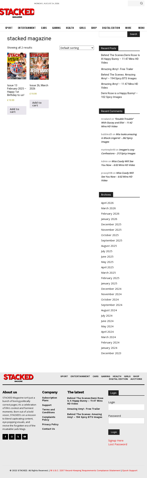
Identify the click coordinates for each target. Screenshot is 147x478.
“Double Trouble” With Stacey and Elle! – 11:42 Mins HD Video (117, 122)
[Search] (141, 3)
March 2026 (108, 208)
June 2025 (107, 256)
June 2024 (107, 321)
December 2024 (111, 288)
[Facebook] (5, 437)
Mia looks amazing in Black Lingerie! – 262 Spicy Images (119, 138)
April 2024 (107, 331)
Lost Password (117, 444)
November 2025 (111, 229)
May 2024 (107, 326)
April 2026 (107, 203)
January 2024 (109, 348)
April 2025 (107, 267)
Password (114, 416)
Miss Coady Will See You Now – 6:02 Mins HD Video (117, 176)
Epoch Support (129, 470)
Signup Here (116, 440)
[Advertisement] (76, 13)
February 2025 (110, 278)
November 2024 (111, 294)
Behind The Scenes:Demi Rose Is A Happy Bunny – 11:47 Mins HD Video (120, 59)
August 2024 (109, 310)
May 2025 (107, 262)
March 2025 (108, 272)
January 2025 (109, 283)
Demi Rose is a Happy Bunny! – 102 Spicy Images (119, 95)
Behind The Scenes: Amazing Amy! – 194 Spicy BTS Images (119, 76)
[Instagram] (12, 437)
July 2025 (106, 251)
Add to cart (14, 110)
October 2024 (110, 299)
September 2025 (111, 240)
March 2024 (108, 337)
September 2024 (111, 305)
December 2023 (111, 353)
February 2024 (110, 342)
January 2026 (109, 219)
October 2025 (110, 235)
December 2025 (111, 224)
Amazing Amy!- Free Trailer (117, 69)
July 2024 (106, 315)
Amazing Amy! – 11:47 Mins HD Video (119, 85)
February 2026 (110, 213)
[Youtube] (25, 437)
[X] (18, 437)
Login (111, 402)
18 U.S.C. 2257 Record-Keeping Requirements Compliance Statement (85, 470)
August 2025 (109, 246)
